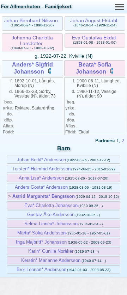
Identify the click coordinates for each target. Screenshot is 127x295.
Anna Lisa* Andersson (41, 178)
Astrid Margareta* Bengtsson (43, 196)
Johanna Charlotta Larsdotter (32, 40)
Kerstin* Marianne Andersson (50, 260)
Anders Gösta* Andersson (41, 187)
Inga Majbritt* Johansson (41, 242)
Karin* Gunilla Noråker (50, 251)
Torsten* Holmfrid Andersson (41, 168)
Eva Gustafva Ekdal (94, 37)
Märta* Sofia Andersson (41, 233)
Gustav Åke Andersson (50, 214)
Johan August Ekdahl (93, 20)
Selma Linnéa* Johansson (51, 223)
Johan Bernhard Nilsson (31, 20)
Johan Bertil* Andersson (41, 159)
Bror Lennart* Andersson (41, 269)
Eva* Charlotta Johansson (51, 205)
